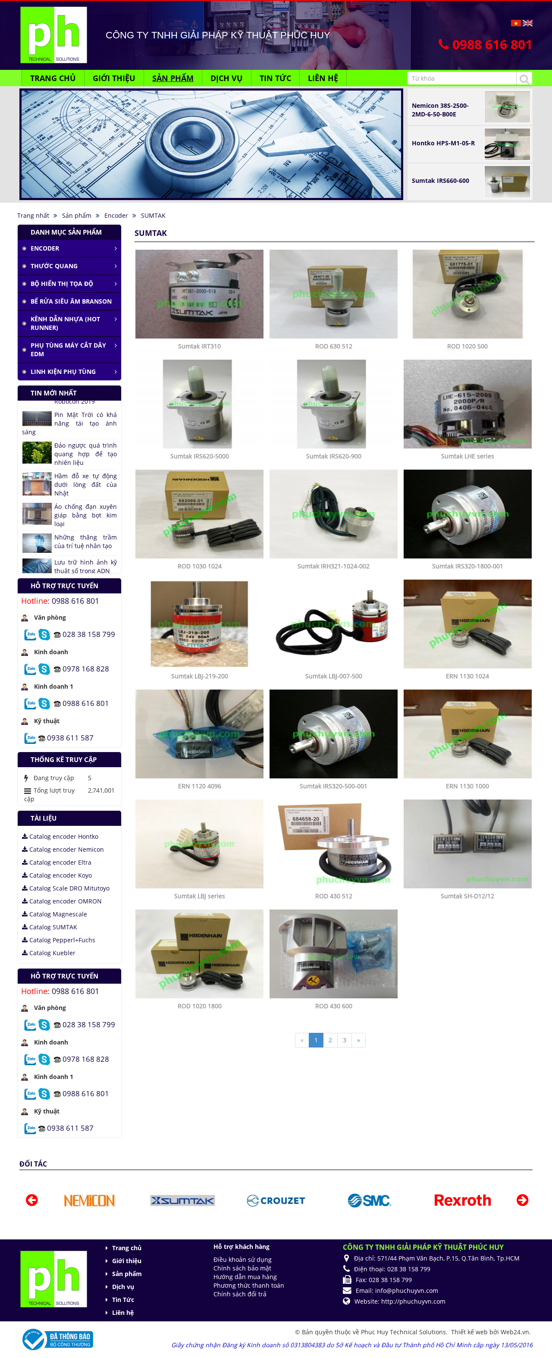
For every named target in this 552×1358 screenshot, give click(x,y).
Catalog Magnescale (57, 914)
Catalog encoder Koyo (60, 875)
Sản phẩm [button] (173, 78)
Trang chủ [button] (53, 78)
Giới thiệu (126, 1261)
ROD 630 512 (333, 346)
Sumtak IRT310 (199, 346)
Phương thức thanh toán (248, 1285)
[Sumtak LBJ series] (201, 843)
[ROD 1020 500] (469, 293)
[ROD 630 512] (335, 293)
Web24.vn (515, 1332)
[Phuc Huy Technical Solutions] (53, 34)
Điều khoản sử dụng (242, 1259)
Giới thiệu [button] (114, 78)
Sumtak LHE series (467, 456)
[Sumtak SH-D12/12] (469, 843)
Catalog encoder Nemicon (66, 849)
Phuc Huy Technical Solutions (403, 1332)
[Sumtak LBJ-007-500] (335, 623)
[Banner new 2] (211, 95)
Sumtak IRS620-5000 (199, 456)
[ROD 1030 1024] (201, 513)
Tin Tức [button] (275, 78)
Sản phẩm (127, 1274)
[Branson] (462, 1200)
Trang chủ (126, 1248)
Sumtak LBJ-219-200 (199, 676)
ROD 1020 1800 (200, 1006)
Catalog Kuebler (51, 953)
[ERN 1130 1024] (469, 623)
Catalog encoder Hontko (63, 836)
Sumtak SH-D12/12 (467, 896)
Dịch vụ (123, 1287)
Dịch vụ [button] (226, 78)
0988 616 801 (75, 601)
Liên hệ (123, 1312)
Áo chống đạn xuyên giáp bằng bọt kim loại (85, 456)
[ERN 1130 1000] (469, 733)
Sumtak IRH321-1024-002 (334, 566)
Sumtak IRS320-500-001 (333, 786)
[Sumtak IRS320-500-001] (335, 733)
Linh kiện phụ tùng (63, 371)
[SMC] (276, 1200)
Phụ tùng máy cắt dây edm (68, 349)
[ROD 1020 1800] (201, 953)
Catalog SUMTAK (52, 927)
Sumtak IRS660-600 (440, 180)
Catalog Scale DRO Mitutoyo (69, 888)
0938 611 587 (70, 737)
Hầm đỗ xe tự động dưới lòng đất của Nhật (85, 426)
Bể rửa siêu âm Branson (71, 301)
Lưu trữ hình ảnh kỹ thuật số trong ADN (85, 507)
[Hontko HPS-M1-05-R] (507, 143)
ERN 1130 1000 (467, 786)
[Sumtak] (89, 1200)
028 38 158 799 (89, 634)
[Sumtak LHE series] (469, 403)
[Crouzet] (182, 1200)
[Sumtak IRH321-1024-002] (335, 513)
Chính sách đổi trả (240, 1294)
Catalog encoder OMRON (65, 901)
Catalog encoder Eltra (59, 862)
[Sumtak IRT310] (201, 293)
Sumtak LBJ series (199, 896)
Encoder (45, 248)
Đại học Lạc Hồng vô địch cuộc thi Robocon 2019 (85, 566)
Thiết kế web (470, 1332)
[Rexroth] (369, 1200)
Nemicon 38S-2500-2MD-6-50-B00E (440, 109)
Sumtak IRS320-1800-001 (467, 566)
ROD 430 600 (333, 1006)
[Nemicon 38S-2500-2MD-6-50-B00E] (507, 106)
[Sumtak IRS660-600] (507, 181)
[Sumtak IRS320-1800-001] (469, 513)
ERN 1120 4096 (199, 786)
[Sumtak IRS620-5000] (201, 403)
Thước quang (54, 266)
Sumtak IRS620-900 (333, 456)
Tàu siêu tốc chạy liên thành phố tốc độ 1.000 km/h (69, 535)
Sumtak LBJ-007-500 (333, 676)
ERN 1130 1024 (467, 676)
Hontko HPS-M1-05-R (443, 143)
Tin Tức (123, 1299)
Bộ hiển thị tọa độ (62, 283)
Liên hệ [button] (323, 78)
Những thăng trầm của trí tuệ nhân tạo (85, 482)
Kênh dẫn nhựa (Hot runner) (65, 323)
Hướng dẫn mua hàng (245, 1277)
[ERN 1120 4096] (201, 733)
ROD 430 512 (333, 896)
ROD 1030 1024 (200, 566)
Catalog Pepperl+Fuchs (61, 940)
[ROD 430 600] (335, 953)
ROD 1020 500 (467, 346)
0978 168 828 (86, 668)
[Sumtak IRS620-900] (335, 403)
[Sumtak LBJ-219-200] (201, 623)
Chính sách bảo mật (242, 1268)
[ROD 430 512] (335, 843)
